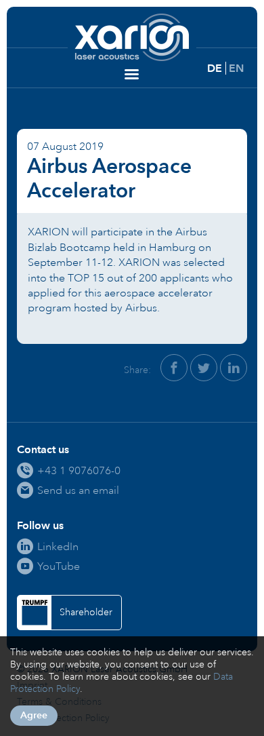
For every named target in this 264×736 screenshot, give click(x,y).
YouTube (58, 566)
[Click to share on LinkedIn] (233, 367)
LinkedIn (58, 546)
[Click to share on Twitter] (203, 367)
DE (214, 68)
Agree (33, 715)
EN (236, 68)
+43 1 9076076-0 (78, 470)
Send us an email (78, 490)
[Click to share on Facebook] (174, 367)
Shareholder (86, 612)
